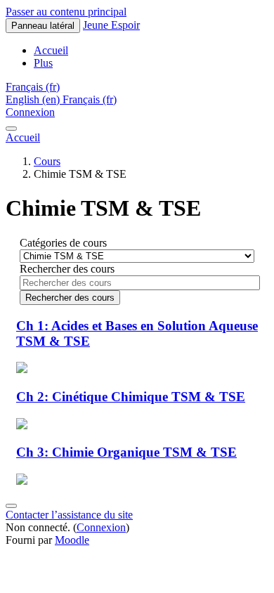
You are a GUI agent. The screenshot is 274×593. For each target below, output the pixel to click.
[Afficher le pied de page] (11, 506)
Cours (47, 161)
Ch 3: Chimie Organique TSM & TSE (126, 452)
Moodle (72, 540)
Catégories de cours (63, 243)
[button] (33, 87)
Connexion (30, 112)
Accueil (23, 137)
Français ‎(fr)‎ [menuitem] (90, 99)
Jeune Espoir (111, 25)
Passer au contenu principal (66, 12)
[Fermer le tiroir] (11, 128)
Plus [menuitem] (43, 63)
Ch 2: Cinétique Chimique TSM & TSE (130, 396)
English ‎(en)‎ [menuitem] (34, 99)
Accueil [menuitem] (51, 50)
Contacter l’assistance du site (69, 515)
